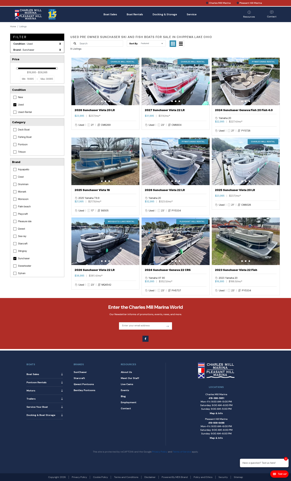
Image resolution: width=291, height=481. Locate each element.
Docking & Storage (165, 14)
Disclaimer (150, 477)
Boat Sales (110, 14)
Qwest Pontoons (84, 384)
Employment (128, 402)
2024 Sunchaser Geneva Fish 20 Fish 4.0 (244, 110)
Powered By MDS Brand (175, 477)
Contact (126, 408)
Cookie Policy (100, 477)
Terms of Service (182, 451)
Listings (23, 26)
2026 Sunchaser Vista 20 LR (95, 110)
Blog (123, 396)
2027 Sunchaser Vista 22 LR (165, 110)
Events (125, 390)
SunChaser (80, 372)
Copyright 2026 (57, 477)
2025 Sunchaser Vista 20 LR (235, 190)
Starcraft (79, 378)
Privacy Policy (159, 451)
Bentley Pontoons (84, 390)
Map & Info (216, 413)
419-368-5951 (216, 398)
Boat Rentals (135, 14)
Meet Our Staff (130, 378)
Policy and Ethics (203, 477)
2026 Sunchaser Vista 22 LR (165, 190)
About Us (126, 372)
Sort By (133, 43)
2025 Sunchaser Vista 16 (92, 190)
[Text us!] (279, 475)
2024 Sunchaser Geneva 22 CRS (168, 270)
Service (192, 14)
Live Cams (127, 384)
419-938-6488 (216, 422)
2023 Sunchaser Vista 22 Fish (236, 270)
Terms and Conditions (126, 477)
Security (223, 477)
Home (13, 26)
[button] (102, 101)
